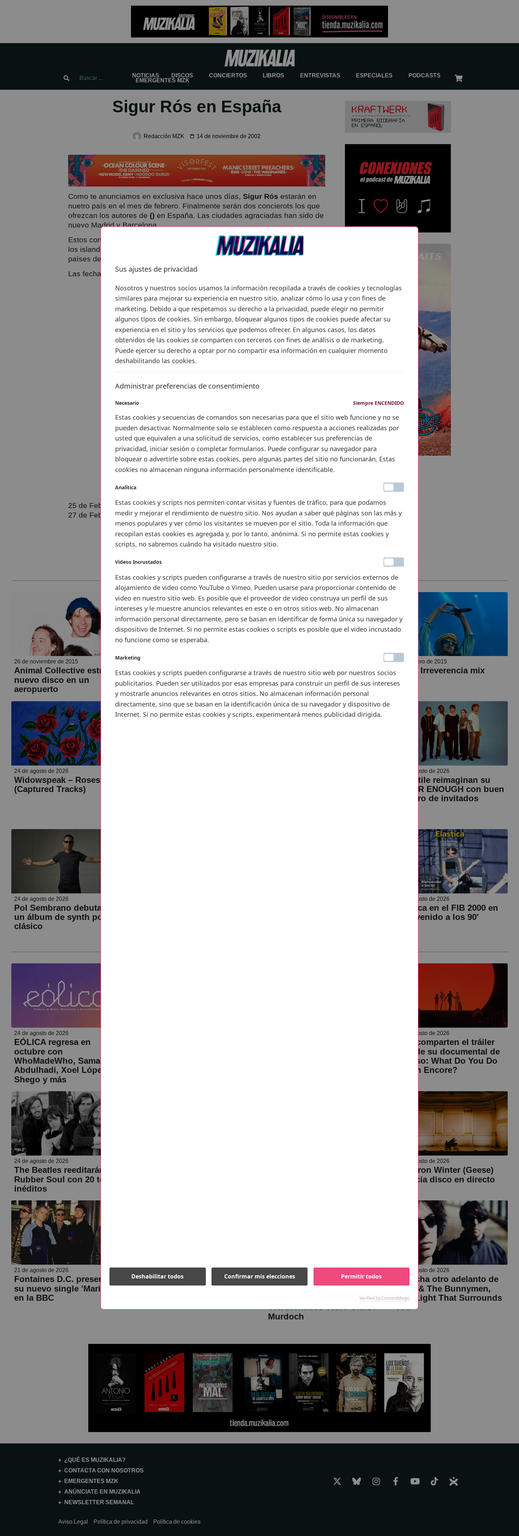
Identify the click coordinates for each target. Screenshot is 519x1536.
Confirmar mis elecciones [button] (259, 1276)
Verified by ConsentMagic (384, 1298)
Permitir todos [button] (361, 1276)
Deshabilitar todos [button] (157, 1276)
